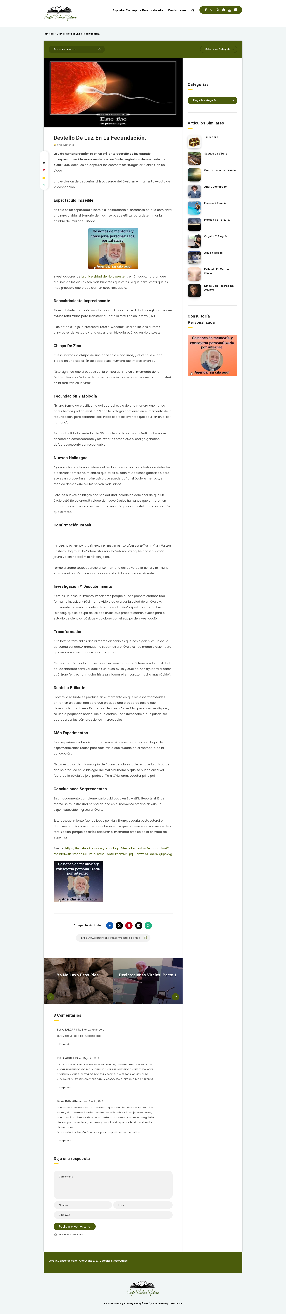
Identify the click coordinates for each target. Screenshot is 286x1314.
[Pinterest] (223, 10)
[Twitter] (211, 10)
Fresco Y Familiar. (216, 203)
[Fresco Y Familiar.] (194, 208)
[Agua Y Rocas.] (194, 257)
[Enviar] (100, 49)
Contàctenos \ (114, 1303)
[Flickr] (235, 10)
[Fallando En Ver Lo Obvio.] (194, 274)
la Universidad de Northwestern (104, 277)
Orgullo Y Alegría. (216, 236)
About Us (176, 1303)
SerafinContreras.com (63, 1260)
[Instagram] (217, 10)
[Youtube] (229, 10)
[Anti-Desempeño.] (194, 191)
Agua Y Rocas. (213, 252)
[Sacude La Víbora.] (194, 158)
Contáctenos (177, 10)
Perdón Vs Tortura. (217, 219)
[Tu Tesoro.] (194, 141)
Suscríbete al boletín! (71, 1234)
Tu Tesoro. (211, 137)
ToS (146, 1303)
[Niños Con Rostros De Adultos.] (194, 290)
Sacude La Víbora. (216, 153)
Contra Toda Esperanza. (220, 170)
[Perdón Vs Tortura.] (194, 224)
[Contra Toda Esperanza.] (194, 174)
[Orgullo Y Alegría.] (194, 241)
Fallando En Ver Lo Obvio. (216, 271)
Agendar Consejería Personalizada (138, 10)
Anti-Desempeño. (216, 186)
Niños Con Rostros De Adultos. (219, 287)
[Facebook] (206, 10)
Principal (49, 33)
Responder (65, 1044)
